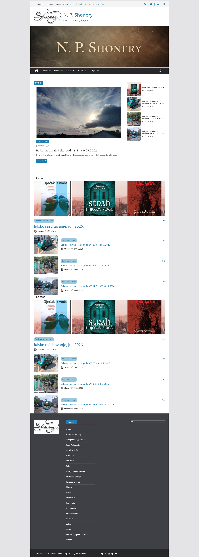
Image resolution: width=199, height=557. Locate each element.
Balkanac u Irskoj (42, 142)
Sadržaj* (70, 71)
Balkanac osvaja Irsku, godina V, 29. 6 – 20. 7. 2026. (153, 102)
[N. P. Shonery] (36, 71)
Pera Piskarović (73, 445)
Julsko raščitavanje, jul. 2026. (153, 87)
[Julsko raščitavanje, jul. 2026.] (134, 89)
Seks (68, 466)
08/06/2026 (149, 136)
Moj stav (70, 460)
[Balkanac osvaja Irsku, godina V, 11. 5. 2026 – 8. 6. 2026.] (134, 134)
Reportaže (70, 503)
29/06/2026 (149, 122)
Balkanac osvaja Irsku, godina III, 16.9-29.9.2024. (67, 150)
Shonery (50, 146)
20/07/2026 (149, 107)
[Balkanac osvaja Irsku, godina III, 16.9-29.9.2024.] (78, 112)
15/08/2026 (149, 91)
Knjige (93, 71)
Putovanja (70, 497)
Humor (69, 429)
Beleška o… (82, 71)
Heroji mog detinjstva (75, 471)
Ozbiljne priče (72, 450)
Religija (69, 539)
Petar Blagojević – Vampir (77, 534)
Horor (68, 492)
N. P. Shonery (78, 15)
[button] (61, 70)
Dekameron (71, 508)
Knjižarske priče (73, 482)
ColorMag (71, 553)
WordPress (83, 553)
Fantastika (70, 455)
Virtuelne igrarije (73, 476)
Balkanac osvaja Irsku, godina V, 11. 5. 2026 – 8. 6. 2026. (83, 4)
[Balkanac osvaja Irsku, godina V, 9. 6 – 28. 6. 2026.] (134, 119)
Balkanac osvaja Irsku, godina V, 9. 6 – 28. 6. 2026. (152, 117)
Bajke (68, 529)
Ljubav (69, 487)
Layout (57, 71)
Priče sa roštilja (72, 513)
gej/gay (69, 524)
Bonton (69, 518)
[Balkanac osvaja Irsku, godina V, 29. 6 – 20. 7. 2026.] (134, 104)
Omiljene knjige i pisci (44, 220)
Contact (47, 71)
